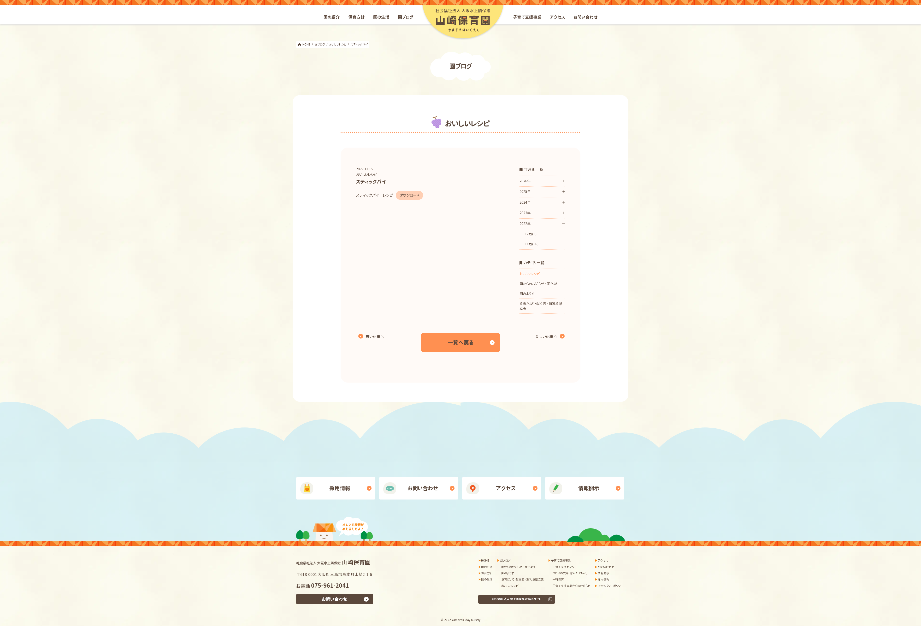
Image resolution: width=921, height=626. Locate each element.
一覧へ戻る (460, 342)
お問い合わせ (422, 488)
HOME (485, 561)
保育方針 (487, 573)
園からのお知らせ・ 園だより (539, 283)
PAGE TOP (892, 590)
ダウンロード (409, 195)
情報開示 (588, 488)
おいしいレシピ (366, 174)
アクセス (506, 488)
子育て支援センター (564, 567)
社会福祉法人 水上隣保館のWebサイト (516, 599)
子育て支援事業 (561, 561)
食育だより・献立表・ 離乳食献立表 (541, 306)
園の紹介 (486, 567)
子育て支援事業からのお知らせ (571, 586)
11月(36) (531, 244)
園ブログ (505, 561)
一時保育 (558, 580)
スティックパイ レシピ (374, 195)
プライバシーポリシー (610, 586)
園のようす (527, 293)
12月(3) (531, 233)
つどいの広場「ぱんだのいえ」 (570, 573)
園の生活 (486, 580)
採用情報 (339, 488)
